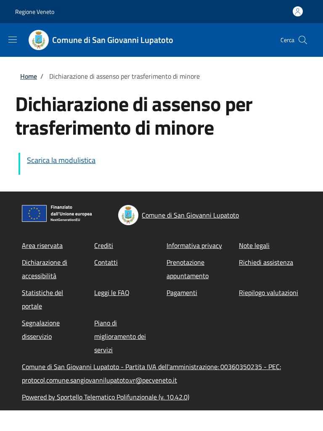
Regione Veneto (34, 11)
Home (28, 76)
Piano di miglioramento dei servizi (120, 336)
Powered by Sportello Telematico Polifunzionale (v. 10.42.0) (105, 397)
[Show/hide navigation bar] (12, 39)
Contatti (106, 262)
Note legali (254, 245)
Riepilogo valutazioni (268, 292)
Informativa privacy (194, 245)
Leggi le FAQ (112, 292)
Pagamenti (182, 292)
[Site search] (303, 40)
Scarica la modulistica (61, 160)
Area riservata (42, 245)
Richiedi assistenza (266, 262)
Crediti (103, 245)
